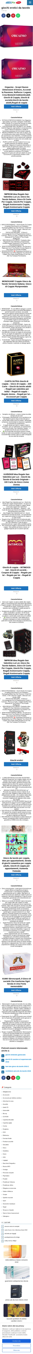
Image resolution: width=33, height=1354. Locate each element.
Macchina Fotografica (9, 1163)
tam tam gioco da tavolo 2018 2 (17, 1066)
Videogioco (6, 1216)
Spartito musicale (8, 1197)
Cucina (5, 1126)
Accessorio (6, 1095)
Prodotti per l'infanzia (9, 1182)
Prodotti (5, 1179)
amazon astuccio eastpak (12, 1226)
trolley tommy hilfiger (10, 1240)
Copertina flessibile (8, 1119)
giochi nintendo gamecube (15, 1055)
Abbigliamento (7, 1091)
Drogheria (5, 1129)
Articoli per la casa (8, 1101)
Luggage (5, 1160)
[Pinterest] (13, 15)
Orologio (5, 1169)
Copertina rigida (7, 1123)
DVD (4, 1132)
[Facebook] (3, 15)
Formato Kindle (7, 1138)
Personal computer (8, 1172)
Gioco (4, 1147)
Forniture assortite (8, 1141)
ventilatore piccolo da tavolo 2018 (18, 1071)
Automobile (6, 1110)
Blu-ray (5, 1113)
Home (4, 1154)
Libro (4, 1157)
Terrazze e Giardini (8, 1210)
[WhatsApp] (18, 15)
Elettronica (6, 1135)
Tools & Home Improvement (11, 1213)
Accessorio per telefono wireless (12, 1098)
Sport (4, 1200)
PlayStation (6, 1176)
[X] (8, 15)
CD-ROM (5, 1116)
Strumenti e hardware (9, 1204)
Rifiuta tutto (16, 1350)
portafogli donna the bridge (12, 1237)
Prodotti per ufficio (8, 1185)
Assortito (5, 1104)
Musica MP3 (6, 1166)
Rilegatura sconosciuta (9, 1188)
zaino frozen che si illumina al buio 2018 (16, 1230)
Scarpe (5, 1194)
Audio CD (5, 1107)
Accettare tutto (16, 1341)
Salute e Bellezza (8, 1191)
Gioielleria (5, 1151)
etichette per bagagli (10, 1233)
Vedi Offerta (16, 106)
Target (4, 1207)
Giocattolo (6, 1144)
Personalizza (16, 1345)
